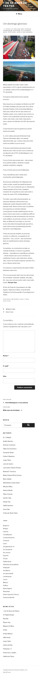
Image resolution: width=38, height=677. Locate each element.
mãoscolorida (7, 645)
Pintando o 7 (7, 649)
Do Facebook (7, 549)
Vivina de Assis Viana (10, 513)
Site (4, 376)
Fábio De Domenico (10, 449)
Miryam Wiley (7, 486)
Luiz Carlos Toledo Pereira (12, 468)
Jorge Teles (7, 460)
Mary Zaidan (7, 479)
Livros (5, 579)
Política (7, 301)
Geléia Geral (7, 561)
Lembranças (7, 576)
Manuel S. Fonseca (9, 471)
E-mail (6, 366)
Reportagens (7, 588)
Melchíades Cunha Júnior (11, 483)
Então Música (7, 634)
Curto (5, 543)
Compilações (7, 534)
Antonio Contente (9, 445)
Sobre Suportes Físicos (11, 594)
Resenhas (6, 591)
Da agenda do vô (8, 546)
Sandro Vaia (7, 498)
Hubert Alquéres (9, 456)
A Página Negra (8, 615)
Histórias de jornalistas (10, 564)
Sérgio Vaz (18, 299)
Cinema (5, 531)
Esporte (6, 555)
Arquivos (6, 525)
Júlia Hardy (6, 637)
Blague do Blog (8, 626)
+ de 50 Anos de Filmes (11, 611)
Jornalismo (6, 570)
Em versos (6, 552)
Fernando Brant (8, 452)
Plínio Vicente (8, 494)
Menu (20, 14)
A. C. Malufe (7, 437)
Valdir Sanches (8, 505)
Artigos (5, 528)
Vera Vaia (6, 509)
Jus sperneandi (8, 573)
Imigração (6, 567)
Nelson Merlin (8, 490)
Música (5, 582)
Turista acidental (8, 597)
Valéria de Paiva (8, 656)
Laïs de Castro (8, 464)
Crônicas (6, 540)
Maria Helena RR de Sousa (12, 475)
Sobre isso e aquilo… (10, 653)
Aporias (5, 619)
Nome (6, 356)
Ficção (5, 558)
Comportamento (8, 537)
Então (5, 630)
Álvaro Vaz (6, 622)
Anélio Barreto (8, 441)
